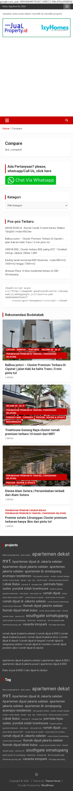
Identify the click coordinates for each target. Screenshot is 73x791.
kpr (33, 580)
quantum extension (10, 593)
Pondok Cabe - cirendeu (19, 417)
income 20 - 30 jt (51, 350)
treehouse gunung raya (12, 625)
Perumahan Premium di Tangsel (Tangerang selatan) (31, 355)
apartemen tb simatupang (43, 571)
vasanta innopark (35, 624)
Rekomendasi (13, 422)
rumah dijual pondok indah (50, 611)
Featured (34, 350)
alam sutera (26, 555)
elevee (23, 580)
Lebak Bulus (11, 584)
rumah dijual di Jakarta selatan (24, 601)
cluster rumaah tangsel (60, 576)
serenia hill (19, 616)
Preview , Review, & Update (50, 417)
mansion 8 (25, 584)
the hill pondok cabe (56, 620)
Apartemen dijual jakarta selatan (25, 567)
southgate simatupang (47, 615)
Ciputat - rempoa (16, 350)
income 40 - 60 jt (15, 406)
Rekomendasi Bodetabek (24, 315)
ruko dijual (24, 593)
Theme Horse (52, 780)
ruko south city (35, 593)
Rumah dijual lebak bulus (20, 610)
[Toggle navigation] (7, 120)
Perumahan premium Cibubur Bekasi (25, 510)
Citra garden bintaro (41, 576)
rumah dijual (51, 593)
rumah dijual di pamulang (57, 602)
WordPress (47, 785)
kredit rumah (42, 580)
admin (10, 377)
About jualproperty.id (11, 555)
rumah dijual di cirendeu (55, 597)
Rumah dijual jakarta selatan (43, 606)
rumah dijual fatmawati (12, 606)
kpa (29, 580)
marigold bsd (36, 584)
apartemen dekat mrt (36, 557)
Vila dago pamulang (57, 625)
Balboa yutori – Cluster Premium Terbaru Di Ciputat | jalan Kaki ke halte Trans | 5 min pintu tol (35, 369)
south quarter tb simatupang (14, 620)
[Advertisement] (36, 76)
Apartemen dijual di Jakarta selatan (37, 562)
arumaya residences (17, 576)
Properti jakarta (56, 589)
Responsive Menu (66, 6)
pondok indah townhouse (30, 588)
